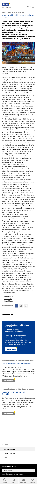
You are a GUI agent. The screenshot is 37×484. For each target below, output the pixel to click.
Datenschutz (10, 474)
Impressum (19, 474)
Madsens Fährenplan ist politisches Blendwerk (14, 330)
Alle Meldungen (9, 449)
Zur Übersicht (8, 297)
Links (3, 474)
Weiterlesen (11, 349)
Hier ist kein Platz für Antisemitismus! (17, 363)
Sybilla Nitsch (12, 12)
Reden (6, 457)
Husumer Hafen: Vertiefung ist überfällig (14, 393)
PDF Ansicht (8, 299)
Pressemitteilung (9, 453)
